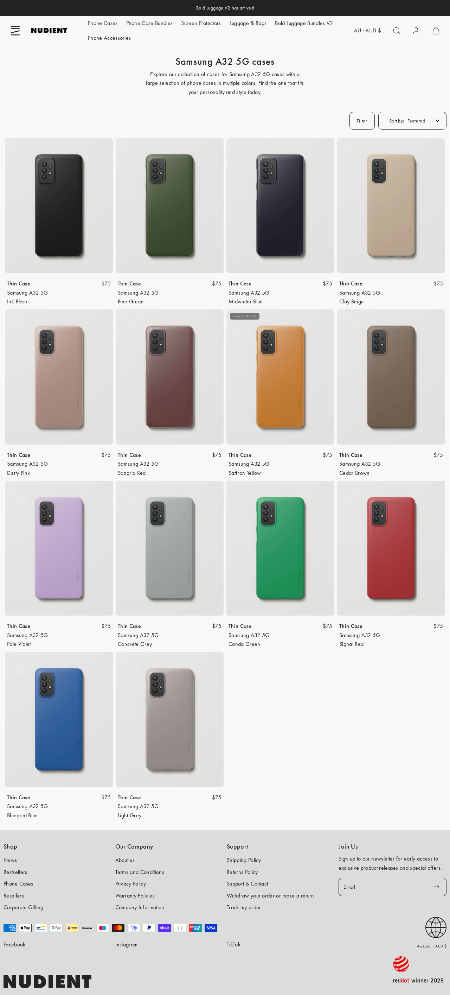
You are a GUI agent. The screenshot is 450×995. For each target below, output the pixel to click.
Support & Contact (247, 883)
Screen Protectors (201, 23)
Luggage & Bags (248, 23)
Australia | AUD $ (431, 946)
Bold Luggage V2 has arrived (225, 8)
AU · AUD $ (367, 30)
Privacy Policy (130, 883)
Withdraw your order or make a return (270, 895)
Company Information (140, 907)
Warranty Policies (135, 895)
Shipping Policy (244, 860)
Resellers (14, 895)
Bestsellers (15, 872)
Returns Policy (242, 872)
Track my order (244, 907)
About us (125, 860)
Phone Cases (103, 23)
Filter (362, 121)
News (10, 860)
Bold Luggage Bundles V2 (304, 23)
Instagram (126, 944)
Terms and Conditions (139, 872)
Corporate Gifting (23, 907)
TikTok (233, 944)
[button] (15, 30)
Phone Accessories (109, 38)
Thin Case (18, 283)
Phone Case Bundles (149, 23)
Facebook (15, 944)
